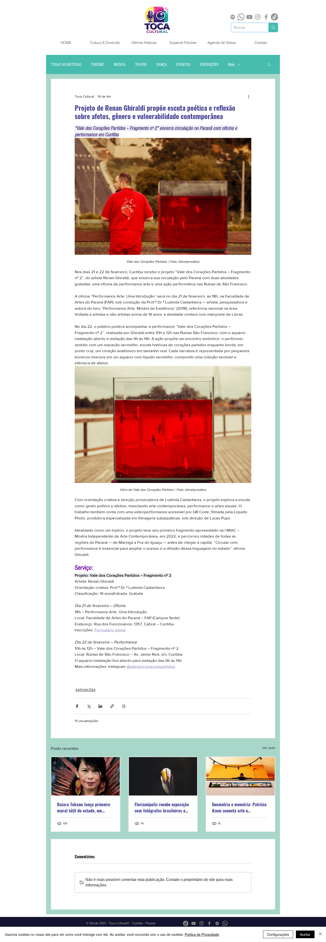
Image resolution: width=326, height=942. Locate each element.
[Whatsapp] (241, 17)
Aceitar (305, 934)
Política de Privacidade (202, 934)
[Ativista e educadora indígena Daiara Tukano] (85, 776)
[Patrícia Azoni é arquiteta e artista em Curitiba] (240, 776)
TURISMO (97, 64)
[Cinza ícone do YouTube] (249, 17)
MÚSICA (120, 64)
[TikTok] (274, 17)
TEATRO (141, 64)
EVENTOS (183, 64)
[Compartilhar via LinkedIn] (100, 706)
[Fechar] (320, 934)
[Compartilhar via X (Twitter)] (88, 706)
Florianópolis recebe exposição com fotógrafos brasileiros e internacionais (162, 807)
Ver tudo (268, 748)
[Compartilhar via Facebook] (77, 706)
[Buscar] (273, 27)
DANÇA (161, 64)
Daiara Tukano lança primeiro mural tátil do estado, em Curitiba (83, 807)
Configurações (278, 934)
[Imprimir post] (123, 706)
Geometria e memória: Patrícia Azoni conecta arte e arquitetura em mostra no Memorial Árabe (239, 807)
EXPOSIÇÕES (209, 64)
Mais (231, 64)
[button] (269, 64)
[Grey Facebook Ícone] (266, 17)
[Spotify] (232, 17)
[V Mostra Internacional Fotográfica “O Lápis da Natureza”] (163, 776)
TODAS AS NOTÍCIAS (66, 64)
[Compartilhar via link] (112, 706)
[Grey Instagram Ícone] (257, 17)
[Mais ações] (248, 96)
